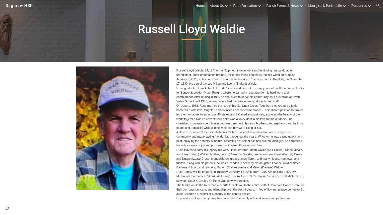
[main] (191, 31)
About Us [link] (217, 5)
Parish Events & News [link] (282, 5)
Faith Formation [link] (245, 5)
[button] (378, 5)
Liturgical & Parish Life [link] (325, 5)
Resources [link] (359, 5)
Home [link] (200, 5)
